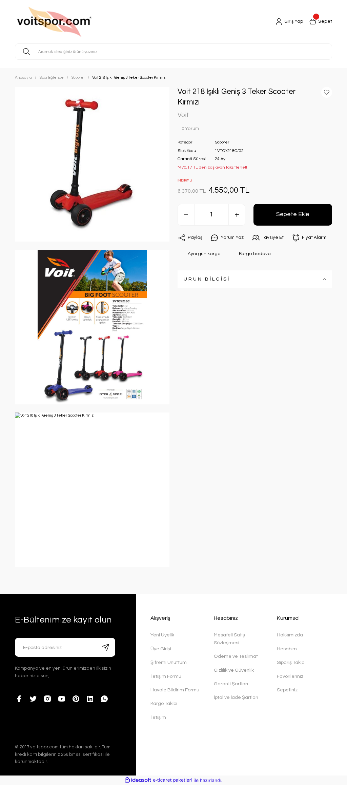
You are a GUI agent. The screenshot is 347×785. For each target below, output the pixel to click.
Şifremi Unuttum (168, 662)
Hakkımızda (290, 634)
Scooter (222, 142)
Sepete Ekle (292, 214)
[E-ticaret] (172, 780)
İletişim (158, 717)
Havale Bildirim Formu (174, 689)
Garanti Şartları (231, 683)
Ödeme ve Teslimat (236, 656)
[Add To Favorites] (326, 92)
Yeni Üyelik (162, 634)
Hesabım (287, 648)
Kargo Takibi (163, 703)
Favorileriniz (290, 676)
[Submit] (105, 647)
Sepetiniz (287, 689)
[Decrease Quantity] (186, 214)
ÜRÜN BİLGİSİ (207, 279)
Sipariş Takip (290, 662)
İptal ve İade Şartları (236, 697)
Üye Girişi (160, 648)
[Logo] (71, 21)
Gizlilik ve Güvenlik (234, 670)
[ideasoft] (137, 780)
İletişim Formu (165, 676)
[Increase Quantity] (237, 214)
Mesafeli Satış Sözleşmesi (229, 638)
